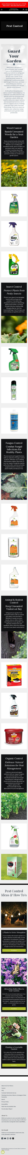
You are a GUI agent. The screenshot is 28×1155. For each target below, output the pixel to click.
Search (3, 1099)
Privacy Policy (5, 1101)
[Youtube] (5, 1138)
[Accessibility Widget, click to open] (2, 1152)
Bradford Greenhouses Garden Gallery (12, 1148)
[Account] (23, 9)
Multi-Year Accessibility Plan (8, 1106)
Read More (14, 950)
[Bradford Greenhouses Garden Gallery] (13, 9)
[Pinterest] (10, 1138)
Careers (3, 1088)
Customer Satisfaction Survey (8, 1093)
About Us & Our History (7, 1085)
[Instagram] (8, 1138)
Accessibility (4, 1104)
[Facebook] (2, 1138)
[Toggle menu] (1, 9)
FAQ (2, 1090)
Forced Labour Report (6, 1109)
